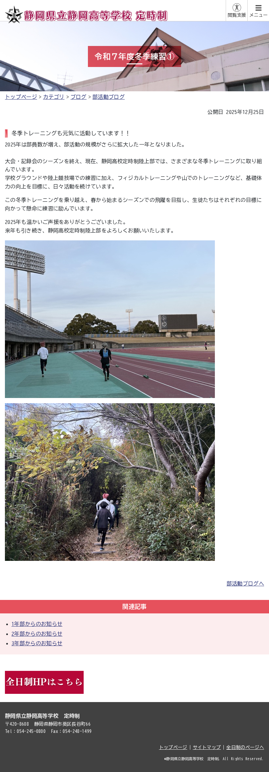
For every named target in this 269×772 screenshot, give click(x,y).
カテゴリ (53, 96)
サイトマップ (207, 747)
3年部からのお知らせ (36, 643)
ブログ (79, 96)
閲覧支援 (237, 15)
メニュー (258, 15)
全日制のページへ (245, 747)
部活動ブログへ (245, 583)
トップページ (21, 96)
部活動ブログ (109, 96)
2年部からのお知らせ (36, 633)
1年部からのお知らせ (36, 624)
